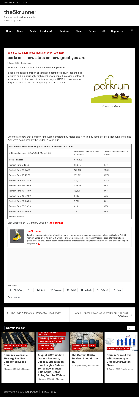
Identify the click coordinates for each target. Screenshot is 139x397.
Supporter (117, 31)
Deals (32, 31)
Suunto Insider (46, 349)
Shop (20, 31)
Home (9, 31)
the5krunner (20, 12)
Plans (79, 31)
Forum (92, 31)
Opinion (8, 349)
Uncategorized (55, 53)
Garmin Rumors (46, 342)
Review (76, 349)
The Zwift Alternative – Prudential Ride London (36, 313)
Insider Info (46, 31)
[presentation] (129, 328)
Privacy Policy (48, 392)
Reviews (65, 31)
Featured (43, 338)
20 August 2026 (11, 369)
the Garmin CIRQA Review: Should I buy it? (85, 358)
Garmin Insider (15, 327)
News (23, 345)
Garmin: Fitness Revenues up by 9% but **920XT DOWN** (101, 315)
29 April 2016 (13, 63)
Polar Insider (45, 345)
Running (41, 53)
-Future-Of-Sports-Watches (48, 333)
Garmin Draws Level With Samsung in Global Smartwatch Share (119, 360)
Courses (12, 53)
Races (32, 53)
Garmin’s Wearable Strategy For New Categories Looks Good (16, 360)
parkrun (23, 53)
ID (39, 243)
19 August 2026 (45, 379)
